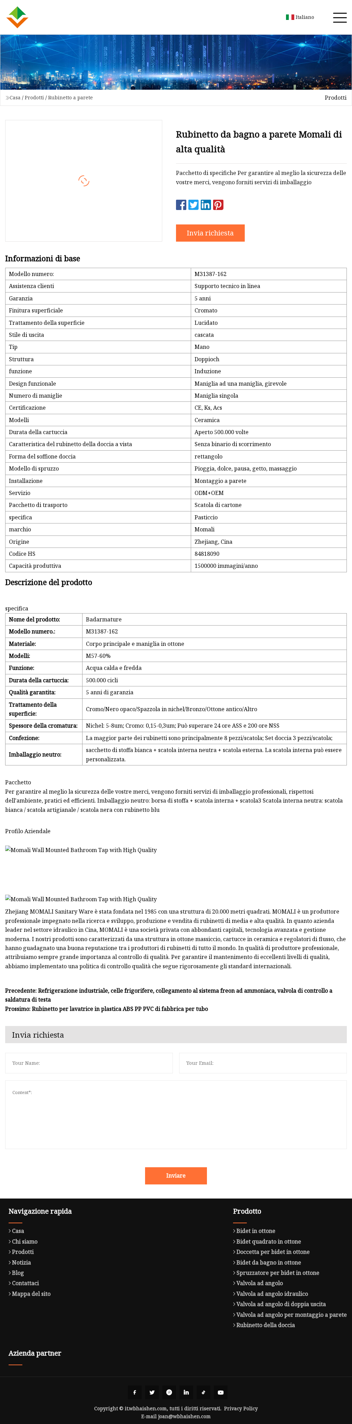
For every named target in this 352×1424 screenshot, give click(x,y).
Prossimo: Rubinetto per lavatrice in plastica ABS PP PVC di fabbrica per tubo (106, 1009)
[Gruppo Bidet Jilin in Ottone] (17, 17)
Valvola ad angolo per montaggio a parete (291, 1314)
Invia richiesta (210, 233)
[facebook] (135, 1392)
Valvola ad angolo (259, 1283)
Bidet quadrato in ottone (268, 1241)
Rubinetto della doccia (265, 1325)
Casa (15, 97)
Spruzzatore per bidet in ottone (277, 1273)
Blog (18, 1273)
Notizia (21, 1262)
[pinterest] (169, 1392)
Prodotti (34, 97)
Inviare (176, 1175)
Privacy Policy (241, 1408)
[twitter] (152, 1392)
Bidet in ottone (255, 1231)
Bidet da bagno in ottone (268, 1262)
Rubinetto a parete (70, 97)
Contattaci (25, 1283)
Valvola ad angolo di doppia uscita (281, 1304)
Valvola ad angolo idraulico (272, 1294)
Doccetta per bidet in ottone (273, 1252)
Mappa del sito (31, 1294)
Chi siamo (24, 1241)
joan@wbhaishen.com (184, 1416)
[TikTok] (203, 1392)
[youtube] (221, 1392)
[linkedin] (186, 1392)
